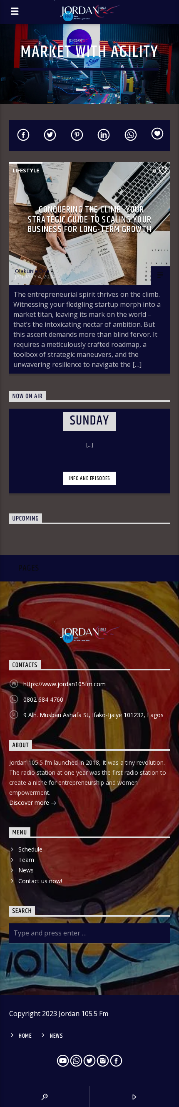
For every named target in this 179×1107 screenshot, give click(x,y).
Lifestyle (25, 170)
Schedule (30, 849)
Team (26, 860)
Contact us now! (40, 881)
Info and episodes (89, 478)
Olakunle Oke (32, 271)
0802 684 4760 (43, 699)
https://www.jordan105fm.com (64, 684)
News (26, 870)
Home (25, 1036)
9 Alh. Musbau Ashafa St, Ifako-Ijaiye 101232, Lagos (93, 715)
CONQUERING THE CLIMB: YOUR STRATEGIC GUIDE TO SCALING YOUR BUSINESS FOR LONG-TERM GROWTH (89, 219)
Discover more (30, 802)
